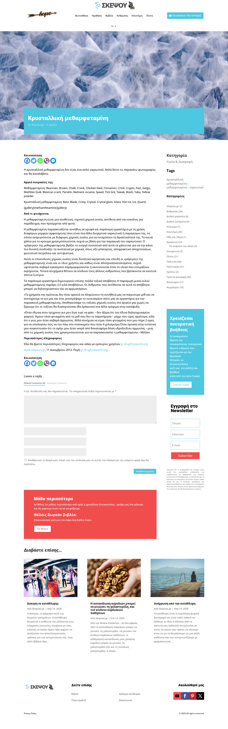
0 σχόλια (52, 124)
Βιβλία (109, 15)
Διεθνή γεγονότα (176, 216)
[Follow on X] (200, 696)
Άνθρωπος (122, 15)
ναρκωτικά (196, 187)
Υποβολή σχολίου (145, 471)
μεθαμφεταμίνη (177, 187)
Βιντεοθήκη (81, 15)
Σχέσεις (171, 271)
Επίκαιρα (172, 226)
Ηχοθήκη (97, 15)
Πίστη (149, 15)
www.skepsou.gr (34, 350)
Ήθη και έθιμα (175, 237)
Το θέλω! (42, 529)
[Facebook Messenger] (53, 161)
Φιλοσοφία (173, 282)
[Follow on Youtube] (177, 696)
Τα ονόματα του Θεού (181, 246)
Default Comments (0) (34, 383)
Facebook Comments (57, 383)
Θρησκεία (172, 242)
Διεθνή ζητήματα (176, 221)
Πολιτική (172, 261)
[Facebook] (27, 161)
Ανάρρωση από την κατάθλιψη (174, 603)
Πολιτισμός (173, 266)
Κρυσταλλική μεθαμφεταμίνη (177, 181)
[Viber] (47, 161)
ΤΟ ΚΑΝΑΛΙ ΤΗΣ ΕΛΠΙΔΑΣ (186, 15)
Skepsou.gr (37, 124)
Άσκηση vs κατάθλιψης (43, 603)
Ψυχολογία (173, 287)
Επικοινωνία (125, 700)
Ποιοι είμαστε (78, 700)
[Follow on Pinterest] (192, 696)
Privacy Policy (30, 713)
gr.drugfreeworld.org (134, 344)
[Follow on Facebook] (185, 696)
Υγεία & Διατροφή (180, 162)
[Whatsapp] (40, 161)
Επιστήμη (137, 15)
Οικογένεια (173, 251)
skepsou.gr (173, 206)
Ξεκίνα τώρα (181, 384)
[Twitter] (34, 161)
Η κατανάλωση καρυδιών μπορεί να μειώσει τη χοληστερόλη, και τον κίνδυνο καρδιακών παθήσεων (113, 608)
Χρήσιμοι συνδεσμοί (129, 694)
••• (112, 26)
